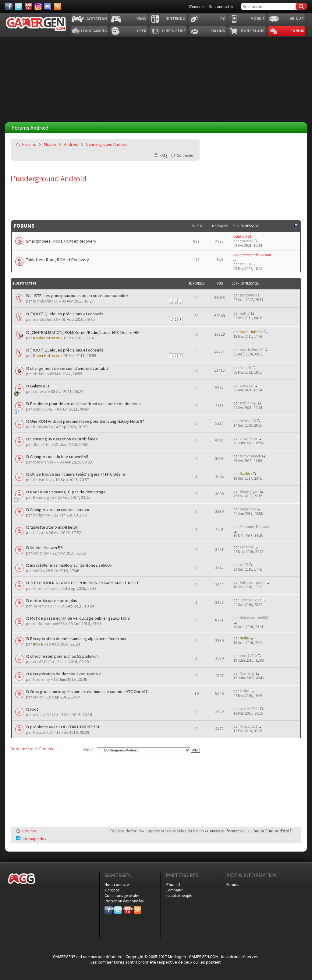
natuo (245, 313)
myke (38, 644)
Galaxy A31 (242, 236)
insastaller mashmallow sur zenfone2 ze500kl (71, 565)
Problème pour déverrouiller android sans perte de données (85, 403)
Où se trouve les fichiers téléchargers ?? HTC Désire (78, 474)
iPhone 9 (172, 884)
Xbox (141, 18)
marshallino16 (45, 301)
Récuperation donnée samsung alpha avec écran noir (78, 638)
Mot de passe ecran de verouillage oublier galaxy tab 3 (80, 618)
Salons (217, 30)
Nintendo (175, 18)
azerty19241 (44, 714)
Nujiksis (246, 473)
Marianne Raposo (254, 526)
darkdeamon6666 (49, 623)
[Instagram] (38, 6)
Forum (297, 30)
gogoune (247, 295)
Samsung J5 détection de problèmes (64, 439)
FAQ (163, 155)
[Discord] (47, 6)
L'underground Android (107, 144)
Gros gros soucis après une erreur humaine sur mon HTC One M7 (88, 691)
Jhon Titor (42, 444)
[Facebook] (8, 6)
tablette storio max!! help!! (54, 527)
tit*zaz (39, 532)
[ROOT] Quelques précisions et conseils (66, 314)
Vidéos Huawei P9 (46, 547)
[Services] (57, 6)
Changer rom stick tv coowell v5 (59, 456)
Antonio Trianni (46, 588)
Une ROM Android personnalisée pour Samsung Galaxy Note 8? (87, 421)
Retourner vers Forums (32, 748)
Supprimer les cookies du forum (174, 831)
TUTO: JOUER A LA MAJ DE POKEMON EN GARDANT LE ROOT (84, 583)
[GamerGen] (35, 24)
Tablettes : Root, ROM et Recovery (57, 259)
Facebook (108, 909)
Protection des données (124, 901)
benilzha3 (41, 426)
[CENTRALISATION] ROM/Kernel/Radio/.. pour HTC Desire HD (84, 332)
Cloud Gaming (92, 30)
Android (71, 144)
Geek (141, 30)
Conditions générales (122, 895)
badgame (41, 515)
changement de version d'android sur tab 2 (69, 368)
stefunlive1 (43, 409)
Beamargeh (43, 497)
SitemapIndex (33, 839)
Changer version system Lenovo (59, 509)
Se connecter (221, 6)
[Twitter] (18, 6)
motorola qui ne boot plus (53, 600)
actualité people (178, 895)
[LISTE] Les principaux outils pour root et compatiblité (79, 295)
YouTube (127, 909)
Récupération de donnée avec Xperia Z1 (66, 674)
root (34, 709)
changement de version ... (252, 257)
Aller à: (88, 750)
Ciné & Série (174, 30)
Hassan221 (43, 732)
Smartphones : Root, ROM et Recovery (61, 241)
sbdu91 (245, 264)
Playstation (94, 18)
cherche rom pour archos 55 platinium (64, 656)
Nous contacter (117, 884)
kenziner (41, 553)
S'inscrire (197, 6)
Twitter (118, 909)
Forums (29, 144)
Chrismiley (42, 479)
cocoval (246, 240)
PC (222, 18)
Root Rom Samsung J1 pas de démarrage (68, 492)
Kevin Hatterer (46, 338)
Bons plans (252, 30)
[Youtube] (28, 6)
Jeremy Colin (45, 606)
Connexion (186, 155)
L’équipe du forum (125, 831)
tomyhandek (44, 462)
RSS (137, 909)
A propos (112, 890)
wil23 (37, 570)
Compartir (174, 890)
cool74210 (42, 661)
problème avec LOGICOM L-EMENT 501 (65, 727)
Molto (38, 697)
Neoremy (41, 679)
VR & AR (297, 18)
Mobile (257, 18)
